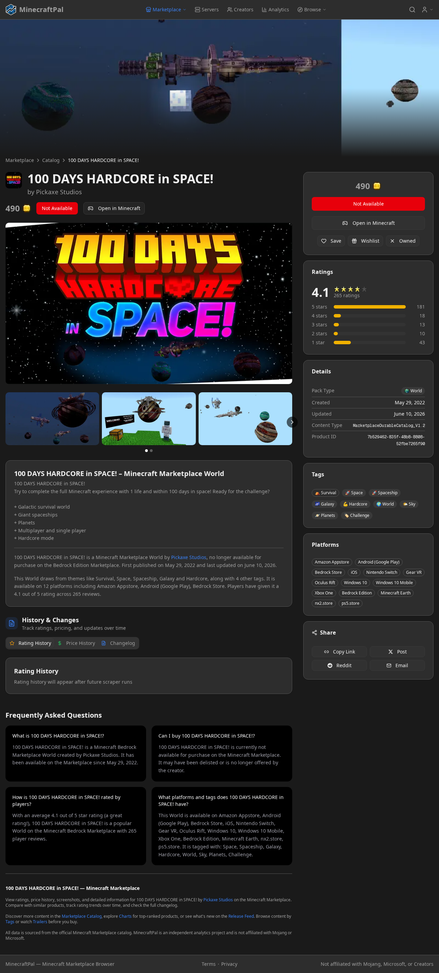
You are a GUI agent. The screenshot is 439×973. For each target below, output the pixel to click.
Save (336, 241)
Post (402, 651)
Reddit (344, 665)
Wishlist (370, 241)
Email (401, 665)
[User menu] (427, 9)
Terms (209, 964)
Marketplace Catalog (82, 916)
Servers (210, 9)
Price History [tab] (80, 643)
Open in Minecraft (119, 208)
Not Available (57, 208)
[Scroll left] (5, 422)
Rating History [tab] (35, 643)
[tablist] (72, 643)
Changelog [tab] (122, 643)
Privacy (229, 964)
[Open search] (412, 9)
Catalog (51, 160)
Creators (243, 9)
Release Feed (241, 916)
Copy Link (344, 651)
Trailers (40, 922)
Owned (407, 241)
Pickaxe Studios (59, 192)
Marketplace (167, 9)
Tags (9, 922)
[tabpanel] (148, 676)
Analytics (279, 9)
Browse (312, 9)
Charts (125, 916)
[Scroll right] (292, 422)
